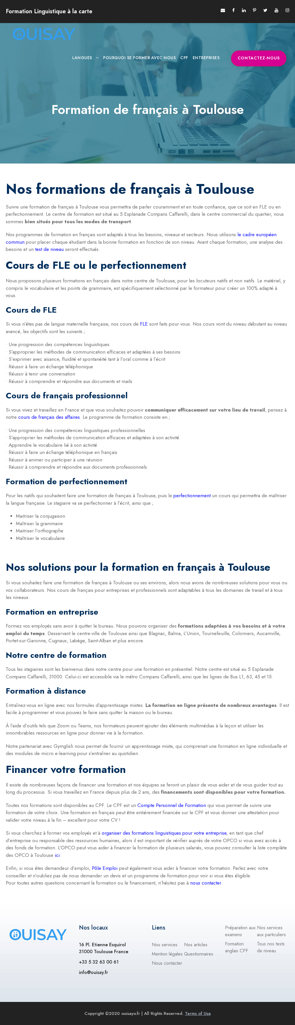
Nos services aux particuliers (271, 931)
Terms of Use (198, 1013)
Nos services (164, 944)
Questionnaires (198, 954)
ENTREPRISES (206, 58)
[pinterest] (254, 10)
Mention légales (167, 954)
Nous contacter (167, 963)
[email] (223, 10)
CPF (184, 58)
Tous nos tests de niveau (271, 947)
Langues (82, 58)
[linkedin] (244, 10)
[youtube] (276, 10)
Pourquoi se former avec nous (139, 58)
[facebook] (233, 10)
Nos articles (195, 944)
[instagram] (287, 10)
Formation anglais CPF (236, 947)
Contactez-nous (259, 58)
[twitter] (265, 10)
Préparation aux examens (240, 931)
